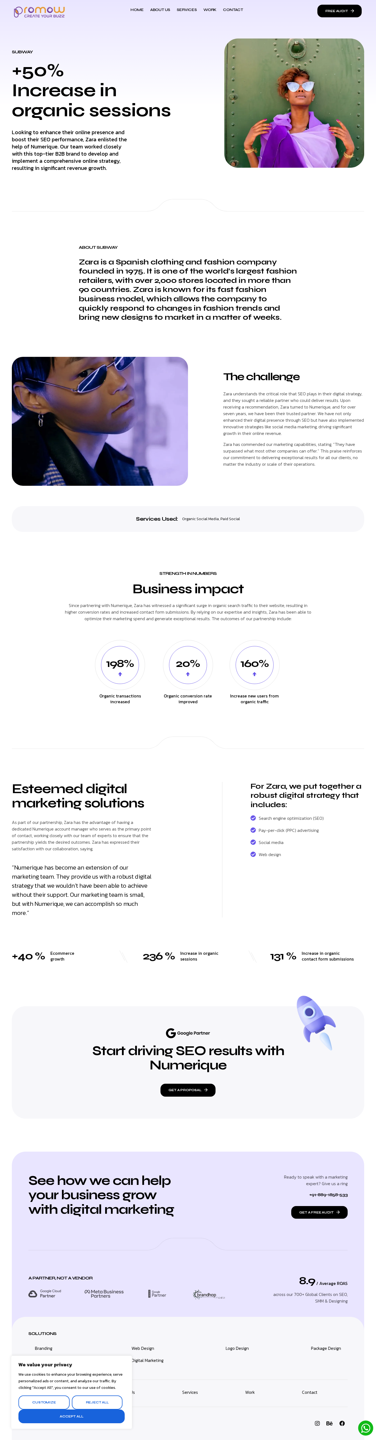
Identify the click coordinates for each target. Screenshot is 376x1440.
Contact (233, 9)
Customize (44, 1402)
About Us (160, 9)
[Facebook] (342, 1423)
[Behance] (329, 1423)
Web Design (143, 1348)
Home (136, 9)
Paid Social (230, 519)
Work (209, 9)
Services (187, 9)
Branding (43, 1348)
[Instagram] (317, 1423)
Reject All (97, 1402)
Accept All (71, 1416)
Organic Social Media (200, 519)
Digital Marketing (148, 1360)
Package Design (326, 1348)
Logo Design (237, 1348)
